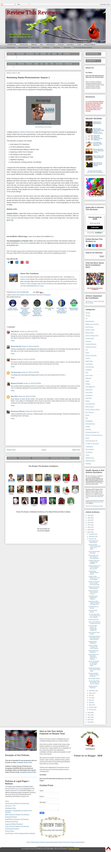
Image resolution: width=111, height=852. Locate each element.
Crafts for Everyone (91, 347)
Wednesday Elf (51, 44)
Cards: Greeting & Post (92, 335)
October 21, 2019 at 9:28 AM (30, 346)
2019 (89, 532)
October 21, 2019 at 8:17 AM (28, 331)
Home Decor (89, 389)
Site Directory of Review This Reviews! (17, 803)
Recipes (54, 53)
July (90, 695)
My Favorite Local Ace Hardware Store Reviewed (94, 557)
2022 (89, 525)
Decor (37, 53)
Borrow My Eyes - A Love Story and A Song (98, 151)
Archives (88, 315)
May (90, 700)
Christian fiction (90, 338)
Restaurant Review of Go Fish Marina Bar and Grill (94, 567)
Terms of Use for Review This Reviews (17, 826)
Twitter (28, 283)
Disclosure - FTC (10, 806)
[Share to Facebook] (37, 292)
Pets (42, 63)
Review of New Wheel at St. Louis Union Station (94, 578)
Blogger (71, 847)
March (91, 704)
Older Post (76, 450)
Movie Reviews (20, 53)
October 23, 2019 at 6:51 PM (34, 411)
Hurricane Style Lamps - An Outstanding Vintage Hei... (93, 628)
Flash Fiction (89, 361)
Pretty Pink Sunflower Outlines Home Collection (97, 138)
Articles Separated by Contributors (40, 458)
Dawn (41, 44)
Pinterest (23, 283)
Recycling (88, 429)
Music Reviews (29, 53)
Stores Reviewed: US (91, 441)
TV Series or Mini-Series (92, 443)
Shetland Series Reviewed (93, 687)
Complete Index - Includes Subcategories (60, 458)
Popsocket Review (94, 619)
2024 (89, 520)
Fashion (88, 358)
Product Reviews (12, 63)
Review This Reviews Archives (94, 435)
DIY (87, 350)
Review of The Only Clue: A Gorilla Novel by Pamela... (94, 583)
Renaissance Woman (18, 411)
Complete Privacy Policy (28, 772)
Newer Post (11, 450)
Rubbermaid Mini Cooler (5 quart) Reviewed (94, 675)
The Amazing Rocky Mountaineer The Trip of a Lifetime (94, 682)
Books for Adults (90, 330)
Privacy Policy (9, 831)
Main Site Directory (12, 458)
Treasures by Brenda (89, 44)
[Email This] (34, 292)
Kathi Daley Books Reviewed (94, 651)
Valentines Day (90, 458)
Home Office (89, 392)
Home (44, 450)
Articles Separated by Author (49, 842)
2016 (89, 717)
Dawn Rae (23, 277)
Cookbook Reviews (91, 344)
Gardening (43, 53)
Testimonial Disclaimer (12, 829)
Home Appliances (90, 386)
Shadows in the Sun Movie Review (94, 587)
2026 (89, 515)
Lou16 (79, 44)
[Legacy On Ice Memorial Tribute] (12, 306)
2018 (89, 712)
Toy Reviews (21, 63)
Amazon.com (97, 502)
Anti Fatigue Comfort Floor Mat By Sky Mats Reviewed (94, 638)
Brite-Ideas (61, 44)
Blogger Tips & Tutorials (92, 324)
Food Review (89, 364)
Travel (60, 53)
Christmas (88, 341)
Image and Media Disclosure (14, 824)
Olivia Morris (70, 44)
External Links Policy (11, 821)
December (92, 534)
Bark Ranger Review (94, 678)
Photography (67, 53)
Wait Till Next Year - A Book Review (98, 156)
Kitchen (88, 401)
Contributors (92, 81)
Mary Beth (23, 243)
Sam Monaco (46, 47)
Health (51, 63)
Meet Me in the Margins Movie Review (97, 164)
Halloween (88, 378)
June (90, 697)
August (91, 693)
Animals (88, 313)
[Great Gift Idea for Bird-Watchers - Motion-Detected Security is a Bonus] (25, 306)
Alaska (13, 295)
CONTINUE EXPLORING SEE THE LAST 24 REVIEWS (95, 171)
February (91, 707)
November (92, 536)
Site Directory (35, 842)
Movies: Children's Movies (93, 409)
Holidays (36, 63)
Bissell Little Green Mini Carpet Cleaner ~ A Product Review (98, 131)
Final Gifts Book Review (93, 611)
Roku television (12, 218)
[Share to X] (35, 292)
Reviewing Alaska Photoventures (43, 127)
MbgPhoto (34, 44)
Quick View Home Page (24, 458)
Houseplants (89, 395)
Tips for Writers (59, 63)
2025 (89, 517)
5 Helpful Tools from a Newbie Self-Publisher (94, 562)
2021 (89, 527)
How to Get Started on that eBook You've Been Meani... (94, 663)
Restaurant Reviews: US (92, 432)
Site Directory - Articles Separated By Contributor (20, 833)
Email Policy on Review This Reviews (17, 819)
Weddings (88, 463)
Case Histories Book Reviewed (94, 552)
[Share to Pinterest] (39, 292)
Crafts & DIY (29, 63)
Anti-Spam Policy (10, 808)
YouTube (43, 283)
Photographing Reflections (93, 642)
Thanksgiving (89, 446)
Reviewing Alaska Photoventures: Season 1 (93, 592)
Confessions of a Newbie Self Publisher (93, 597)
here (52, 236)
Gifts (49, 53)
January (91, 709)
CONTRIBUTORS (11, 44)
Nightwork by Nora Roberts (97, 122)
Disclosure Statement (73, 848)
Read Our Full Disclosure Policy (94, 506)
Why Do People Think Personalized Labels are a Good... (94, 547)
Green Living (89, 375)
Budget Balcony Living (36, 286)
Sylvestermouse (23, 44)
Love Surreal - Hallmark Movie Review (93, 572)
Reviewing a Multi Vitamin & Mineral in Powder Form (94, 603)
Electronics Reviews (91, 355)
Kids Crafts (89, 398)
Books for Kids (89, 332)
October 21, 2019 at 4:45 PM (30, 372)
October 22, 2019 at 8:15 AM (26, 396)
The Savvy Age (11, 47)
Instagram (34, 283)
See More (10, 66)
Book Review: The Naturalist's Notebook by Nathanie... (94, 657)
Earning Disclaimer (11, 817)
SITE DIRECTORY (91, 60)
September (92, 690)
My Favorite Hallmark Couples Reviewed (94, 622)
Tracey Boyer (56, 47)
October (91, 538)
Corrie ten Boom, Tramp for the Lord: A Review (93, 647)
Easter (87, 352)
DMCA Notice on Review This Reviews (17, 814)
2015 (89, 719)
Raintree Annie (35, 47)
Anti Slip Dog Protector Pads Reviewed (97, 144)
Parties (87, 415)
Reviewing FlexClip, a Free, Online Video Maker (94, 669)
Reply (12, 340)
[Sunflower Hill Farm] (49, 306)
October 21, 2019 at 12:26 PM (26, 359)
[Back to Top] (108, 848)
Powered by (90, 232)
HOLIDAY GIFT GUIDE (94, 196)
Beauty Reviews (11, 56)
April (90, 702)
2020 (89, 529)
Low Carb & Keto (90, 404)
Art (86, 318)
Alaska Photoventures (27, 132)
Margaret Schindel (23, 47)
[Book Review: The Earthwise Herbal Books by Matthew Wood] (61, 306)
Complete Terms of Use (24, 762)
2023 (89, 522)
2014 (89, 722)
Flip (42, 292)
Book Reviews (11, 53)
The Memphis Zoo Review (94, 607)
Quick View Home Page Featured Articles (72, 842)
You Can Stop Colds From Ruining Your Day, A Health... (94, 616)
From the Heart (68, 63)
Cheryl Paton (67, 47)
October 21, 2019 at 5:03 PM (32, 383)
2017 (89, 715)
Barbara (13, 359)
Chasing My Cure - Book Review (94, 541)
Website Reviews (90, 460)
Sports (46, 63)
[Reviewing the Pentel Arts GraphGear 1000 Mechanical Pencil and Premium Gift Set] (37, 306)
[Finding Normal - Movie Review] (73, 306)
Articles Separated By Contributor (83, 47)
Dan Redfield (20, 295)
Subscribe (95, 227)
